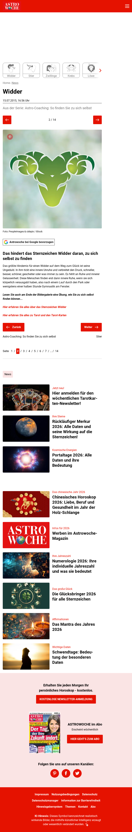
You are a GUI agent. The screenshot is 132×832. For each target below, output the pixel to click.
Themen (70, 806)
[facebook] (66, 773)
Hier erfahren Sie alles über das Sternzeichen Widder (34, 307)
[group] (51, 70)
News (15, 83)
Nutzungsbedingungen (65, 794)
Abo (93, 806)
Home (6, 83)
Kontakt (83, 806)
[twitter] (77, 773)
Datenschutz (89, 794)
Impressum (42, 794)
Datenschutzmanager (45, 800)
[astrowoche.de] (12, 6)
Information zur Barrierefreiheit (80, 800)
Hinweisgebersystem (49, 806)
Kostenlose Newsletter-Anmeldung (66, 699)
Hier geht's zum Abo (84, 739)
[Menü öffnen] (127, 6)
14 (56, 351)
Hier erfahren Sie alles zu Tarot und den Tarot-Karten (35, 315)
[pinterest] (54, 773)
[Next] (99, 70)
